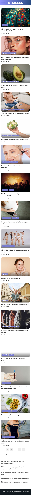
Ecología (5, 81)
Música (11, 190)
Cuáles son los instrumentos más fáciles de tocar (14, 360)
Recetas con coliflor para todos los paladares (14, 139)
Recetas (14, 411)
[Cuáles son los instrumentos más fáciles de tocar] (15, 347)
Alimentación (6, 109)
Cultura (5, 190)
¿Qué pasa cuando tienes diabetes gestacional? (15, 113)
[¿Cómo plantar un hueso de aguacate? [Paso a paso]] (15, 73)
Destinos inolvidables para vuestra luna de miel (15, 304)
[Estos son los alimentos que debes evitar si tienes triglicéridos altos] (15, 375)
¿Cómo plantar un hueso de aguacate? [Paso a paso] (15, 86)
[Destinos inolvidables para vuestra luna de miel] (15, 292)
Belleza (5, 53)
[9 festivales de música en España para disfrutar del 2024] (15, 182)
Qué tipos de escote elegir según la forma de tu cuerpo (15, 442)
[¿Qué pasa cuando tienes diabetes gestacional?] (15, 102)
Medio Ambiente (14, 81)
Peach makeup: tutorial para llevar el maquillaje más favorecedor (15, 58)
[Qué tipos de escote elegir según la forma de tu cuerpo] (15, 429)
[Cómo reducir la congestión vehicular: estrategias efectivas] (15, 17)
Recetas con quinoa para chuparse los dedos (14, 415)
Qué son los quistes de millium (10, 278)
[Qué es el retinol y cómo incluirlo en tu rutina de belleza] (15, 154)
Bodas (5, 300)
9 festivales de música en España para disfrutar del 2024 (12, 195)
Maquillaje (12, 53)
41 (19, 449)
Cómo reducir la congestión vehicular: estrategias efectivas (12, 30)
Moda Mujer (11, 246)
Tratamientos (13, 161)
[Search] (28, 2)
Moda (4, 246)
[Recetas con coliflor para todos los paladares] (15, 128)
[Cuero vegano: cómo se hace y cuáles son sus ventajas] (15, 319)
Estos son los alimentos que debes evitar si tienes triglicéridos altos (14, 388)
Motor (5, 25)
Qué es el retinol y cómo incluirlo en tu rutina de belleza (14, 167)
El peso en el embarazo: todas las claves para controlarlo (14, 223)
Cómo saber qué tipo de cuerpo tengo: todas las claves (15, 251)
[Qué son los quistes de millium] (15, 266)
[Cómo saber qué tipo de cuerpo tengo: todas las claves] (15, 238)
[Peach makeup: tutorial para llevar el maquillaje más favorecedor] (15, 45)
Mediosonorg (6, 33)
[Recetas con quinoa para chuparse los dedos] (15, 403)
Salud (21, 109)
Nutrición (15, 109)
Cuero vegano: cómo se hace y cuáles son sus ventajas (14, 331)
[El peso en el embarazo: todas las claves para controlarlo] (15, 210)
